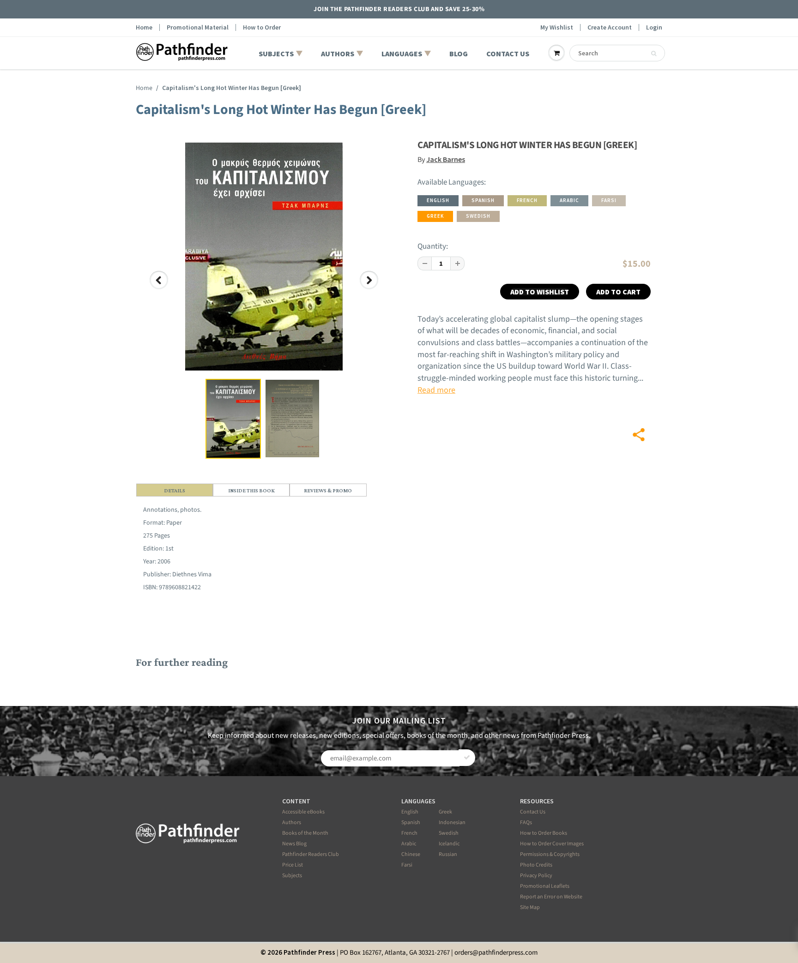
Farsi (406, 865)
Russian (448, 854)
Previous (159, 288)
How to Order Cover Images (552, 844)
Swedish (449, 833)
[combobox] (617, 53)
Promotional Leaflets (544, 886)
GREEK (435, 216)
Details (174, 490)
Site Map (530, 907)
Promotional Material (198, 27)
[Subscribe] (467, 757)
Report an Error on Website (551, 897)
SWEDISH (478, 216)
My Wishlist (556, 27)
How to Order (262, 27)
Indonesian (452, 822)
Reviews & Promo (328, 490)
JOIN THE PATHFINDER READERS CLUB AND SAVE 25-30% (399, 9)
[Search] (654, 53)
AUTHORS (337, 53)
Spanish (410, 822)
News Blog (294, 844)
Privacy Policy (536, 875)
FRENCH (527, 200)
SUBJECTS (276, 53)
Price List (292, 865)
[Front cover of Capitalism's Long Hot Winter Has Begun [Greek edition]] (264, 256)
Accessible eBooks (303, 812)
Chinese (410, 854)
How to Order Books (543, 833)
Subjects (292, 875)
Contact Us (532, 812)
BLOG (458, 53)
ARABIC (569, 200)
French (409, 833)
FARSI (609, 200)
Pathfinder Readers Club (310, 854)
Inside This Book (251, 490)
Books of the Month (305, 833)
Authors (291, 822)
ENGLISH (438, 200)
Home (144, 27)
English (409, 812)
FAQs (526, 822)
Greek (445, 812)
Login (654, 27)
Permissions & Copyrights (550, 854)
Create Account (609, 27)
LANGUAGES (401, 53)
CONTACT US (507, 53)
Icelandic (449, 844)
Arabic (408, 844)
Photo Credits (536, 865)
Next (370, 288)
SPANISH (483, 200)
